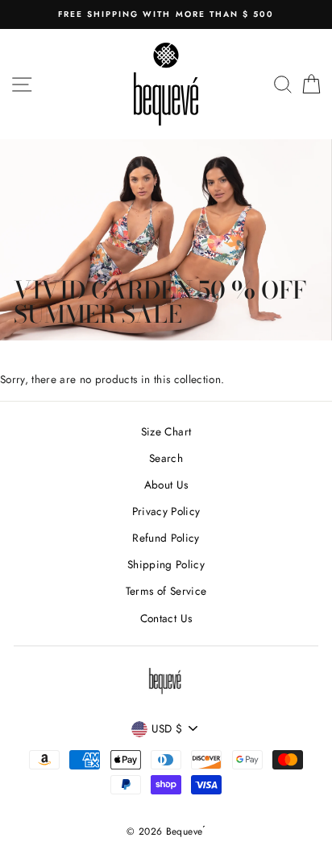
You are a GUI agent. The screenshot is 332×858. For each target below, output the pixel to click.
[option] (166, 14)
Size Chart (166, 431)
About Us (166, 484)
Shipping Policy (166, 564)
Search (166, 458)
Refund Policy (165, 538)
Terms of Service (166, 591)
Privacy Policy (166, 511)
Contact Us (166, 618)
